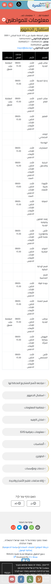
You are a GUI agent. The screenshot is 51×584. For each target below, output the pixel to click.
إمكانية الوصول (25, 550)
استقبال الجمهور (35, 395)
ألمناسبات (39, 444)
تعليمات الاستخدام (27, 547)
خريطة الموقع (42, 547)
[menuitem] (25, 383)
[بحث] (10, 5)
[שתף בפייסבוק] (25, 527)
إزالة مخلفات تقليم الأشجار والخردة (26, 480)
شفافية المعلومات (34, 407)
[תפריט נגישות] (18, 4)
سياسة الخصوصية (10, 547)
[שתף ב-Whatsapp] (31, 527)
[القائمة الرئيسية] (4, 4)
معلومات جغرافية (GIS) (32, 432)
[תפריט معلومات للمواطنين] (3, 19)
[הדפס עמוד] (38, 527)
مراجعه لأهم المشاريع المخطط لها (26, 383)
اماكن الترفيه (37, 419)
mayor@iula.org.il (24, 48)
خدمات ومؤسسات (34, 468)
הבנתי (7, 573)
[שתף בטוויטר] (19, 527)
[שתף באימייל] (13, 527)
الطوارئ (40, 456)
